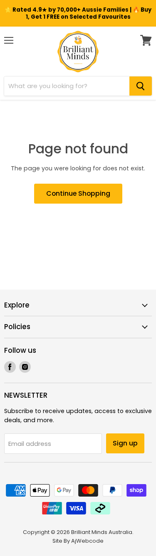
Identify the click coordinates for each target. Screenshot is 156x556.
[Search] (140, 86)
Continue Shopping (78, 193)
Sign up (125, 443)
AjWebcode (87, 541)
